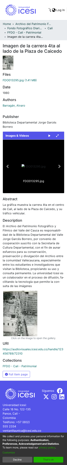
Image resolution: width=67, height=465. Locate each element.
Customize (9, 452)
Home (7, 24)
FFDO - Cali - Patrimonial (24, 32)
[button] (7, 166)
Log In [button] (60, 10)
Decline (17, 459)
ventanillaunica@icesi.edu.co (22, 430)
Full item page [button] (18, 374)
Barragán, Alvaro (14, 105)
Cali (50, 28)
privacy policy (47, 447)
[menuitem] (53, 10)
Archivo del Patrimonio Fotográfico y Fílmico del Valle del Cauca (33, 24)
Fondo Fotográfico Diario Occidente (25, 28)
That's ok (48, 459)
